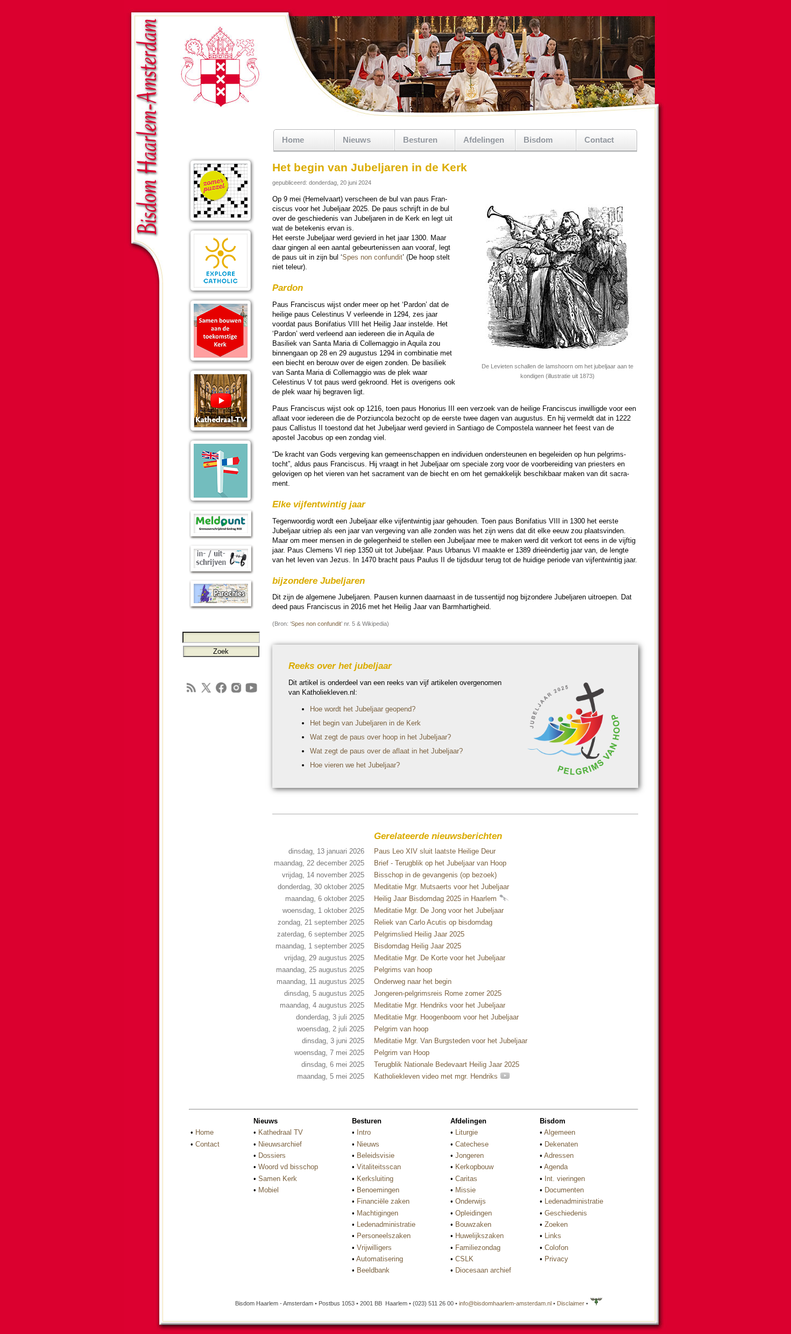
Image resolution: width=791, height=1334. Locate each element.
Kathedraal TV (280, 1132)
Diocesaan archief (483, 1270)
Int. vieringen (565, 1179)
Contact (599, 139)
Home (293, 139)
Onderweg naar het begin (412, 981)
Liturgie (466, 1132)
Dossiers (272, 1155)
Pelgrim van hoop (401, 1029)
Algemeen (559, 1132)
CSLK (464, 1259)
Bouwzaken (473, 1224)
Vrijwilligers (374, 1248)
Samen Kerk (277, 1179)
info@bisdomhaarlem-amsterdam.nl (505, 1303)
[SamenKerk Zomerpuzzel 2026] (221, 222)
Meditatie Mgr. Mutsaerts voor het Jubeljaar (441, 887)
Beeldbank (373, 1270)
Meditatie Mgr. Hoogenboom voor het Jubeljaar (446, 1017)
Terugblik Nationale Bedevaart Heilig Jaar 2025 (446, 1064)
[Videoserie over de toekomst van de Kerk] (221, 362)
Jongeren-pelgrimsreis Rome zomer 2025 (438, 993)
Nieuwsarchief (280, 1144)
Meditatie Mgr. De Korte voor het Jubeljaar (439, 958)
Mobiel (268, 1190)
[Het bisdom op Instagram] (236, 692)
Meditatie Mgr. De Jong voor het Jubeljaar (439, 910)
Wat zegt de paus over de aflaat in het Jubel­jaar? (386, 751)
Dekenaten (561, 1144)
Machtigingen (377, 1213)
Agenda (556, 1167)
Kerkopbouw (474, 1167)
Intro (364, 1132)
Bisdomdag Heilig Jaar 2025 (417, 946)
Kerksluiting (375, 1179)
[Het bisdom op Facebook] (221, 692)
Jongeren (469, 1155)
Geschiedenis (566, 1213)
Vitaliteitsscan (379, 1167)
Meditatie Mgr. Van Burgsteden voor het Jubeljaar (450, 1041)
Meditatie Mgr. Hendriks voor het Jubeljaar (439, 1005)
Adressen (559, 1155)
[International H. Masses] (221, 502)
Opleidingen (473, 1213)
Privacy (556, 1259)
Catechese (472, 1144)
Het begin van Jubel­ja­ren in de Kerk (365, 723)
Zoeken (556, 1224)
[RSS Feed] (191, 692)
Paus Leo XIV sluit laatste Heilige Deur (435, 851)
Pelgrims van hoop (403, 970)
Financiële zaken (383, 1201)
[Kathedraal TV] (221, 432)
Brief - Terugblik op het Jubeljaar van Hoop (440, 863)
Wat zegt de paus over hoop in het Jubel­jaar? (380, 737)
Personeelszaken (384, 1236)
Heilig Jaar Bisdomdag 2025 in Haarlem (436, 899)
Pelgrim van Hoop (401, 1053)
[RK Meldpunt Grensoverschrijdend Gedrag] (221, 537)
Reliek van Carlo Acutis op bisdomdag (433, 922)
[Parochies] (221, 607)
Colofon (556, 1248)
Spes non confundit (372, 257)
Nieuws (368, 1144)
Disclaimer (570, 1303)
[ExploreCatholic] (221, 292)
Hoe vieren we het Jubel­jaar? (355, 765)
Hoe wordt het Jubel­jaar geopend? (362, 709)
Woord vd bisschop (288, 1167)
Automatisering (379, 1259)
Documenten (564, 1190)
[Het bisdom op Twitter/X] (206, 692)
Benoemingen (378, 1190)
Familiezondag (477, 1248)
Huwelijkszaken (479, 1236)
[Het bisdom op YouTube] (251, 692)
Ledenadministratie (386, 1224)
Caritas (466, 1179)
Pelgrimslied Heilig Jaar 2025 (419, 934)
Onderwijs (470, 1201)
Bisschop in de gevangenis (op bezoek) (435, 875)
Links (553, 1236)
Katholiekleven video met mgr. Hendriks (437, 1076)
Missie (465, 1190)
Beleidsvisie (375, 1155)
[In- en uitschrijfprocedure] (221, 572)
